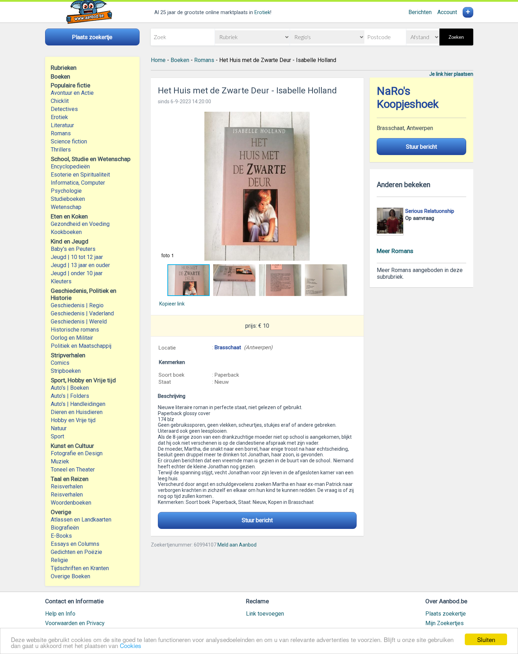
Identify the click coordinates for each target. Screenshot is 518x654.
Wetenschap (66, 207)
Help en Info (60, 613)
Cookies (130, 645)
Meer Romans (395, 250)
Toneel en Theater (73, 469)
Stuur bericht (257, 520)
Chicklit (60, 101)
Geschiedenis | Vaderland (82, 313)
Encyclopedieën (70, 166)
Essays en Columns (75, 544)
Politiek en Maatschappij (81, 346)
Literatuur (62, 125)
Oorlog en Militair (72, 337)
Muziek (60, 461)
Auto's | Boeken (70, 387)
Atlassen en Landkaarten (81, 519)
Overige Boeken (70, 576)
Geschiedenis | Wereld (79, 321)
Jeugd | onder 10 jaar (77, 273)
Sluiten (486, 639)
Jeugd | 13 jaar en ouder (80, 265)
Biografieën (65, 527)
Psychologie (66, 190)
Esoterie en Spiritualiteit (80, 174)
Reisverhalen (67, 486)
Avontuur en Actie (72, 93)
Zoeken (456, 37)
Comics (60, 362)
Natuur (59, 428)
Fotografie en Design (77, 453)
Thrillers (61, 149)
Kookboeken (66, 232)
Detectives (64, 109)
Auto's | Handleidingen (78, 404)
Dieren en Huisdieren (77, 412)
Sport (57, 436)
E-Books (61, 535)
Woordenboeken (71, 502)
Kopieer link (172, 304)
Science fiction (69, 141)
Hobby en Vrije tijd (73, 420)
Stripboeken (66, 371)
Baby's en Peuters (73, 249)
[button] (257, 186)
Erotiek (262, 13)
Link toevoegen (265, 613)
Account (447, 12)
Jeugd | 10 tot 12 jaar (77, 257)
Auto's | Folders (70, 396)
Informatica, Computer (78, 182)
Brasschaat (228, 347)
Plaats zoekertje (445, 613)
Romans (61, 133)
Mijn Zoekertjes (444, 623)
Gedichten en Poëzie (76, 552)
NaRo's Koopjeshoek (408, 98)
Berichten (420, 12)
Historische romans (75, 329)
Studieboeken (68, 199)
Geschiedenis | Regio (77, 305)
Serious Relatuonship (429, 211)
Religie (59, 560)
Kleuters (61, 281)
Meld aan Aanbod (237, 545)
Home (158, 60)
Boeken (180, 60)
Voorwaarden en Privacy (75, 623)
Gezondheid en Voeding (80, 224)
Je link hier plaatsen (451, 74)
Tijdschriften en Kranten (80, 568)
